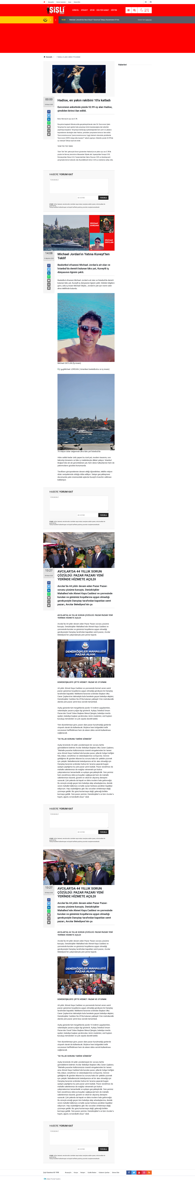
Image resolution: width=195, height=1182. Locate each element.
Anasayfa (68, 1172)
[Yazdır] (48, 130)
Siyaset (84, 10)
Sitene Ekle (77, 2)
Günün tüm (145, 20)
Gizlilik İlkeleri (92, 1172)
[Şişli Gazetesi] (55, 10)
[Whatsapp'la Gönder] (48, 123)
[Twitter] (48, 115)
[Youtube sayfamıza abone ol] (139, 1173)
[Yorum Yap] (48, 134)
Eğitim (114, 10)
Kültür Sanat (103, 10)
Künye (76, 1172)
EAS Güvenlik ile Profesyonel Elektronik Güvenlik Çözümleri (90, 20)
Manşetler (51, 2)
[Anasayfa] (44, 2)
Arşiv (69, 2)
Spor (92, 10)
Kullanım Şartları (104, 1172)
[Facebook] (48, 111)
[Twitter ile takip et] (133, 1173)
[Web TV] (146, 2)
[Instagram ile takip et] (144, 1173)
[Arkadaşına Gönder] (48, 126)
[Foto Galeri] (151, 2)
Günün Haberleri (61, 2)
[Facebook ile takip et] (128, 1173)
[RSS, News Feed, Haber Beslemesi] (149, 1173)
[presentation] (50, 20)
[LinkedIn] (48, 119)
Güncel (75, 10)
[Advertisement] (97, 38)
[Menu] (128, 10)
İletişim (82, 1172)
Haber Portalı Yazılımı (53, 1179)
